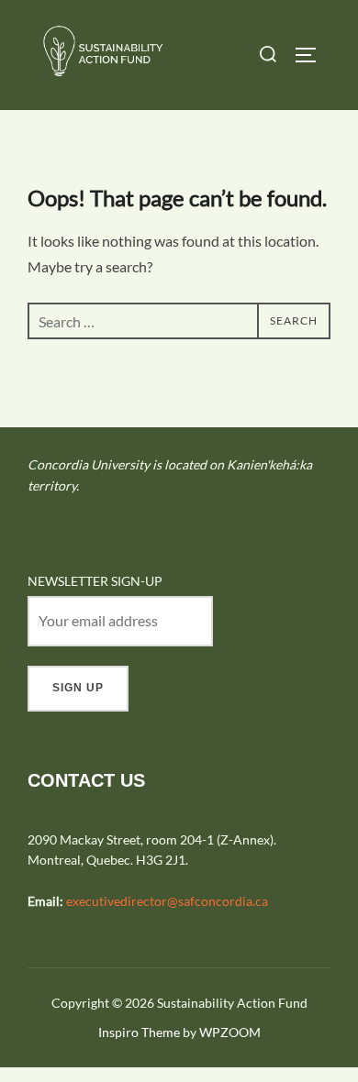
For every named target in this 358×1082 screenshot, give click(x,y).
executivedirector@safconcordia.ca (167, 901)
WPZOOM (230, 1032)
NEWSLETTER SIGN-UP (95, 581)
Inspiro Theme (139, 1032)
